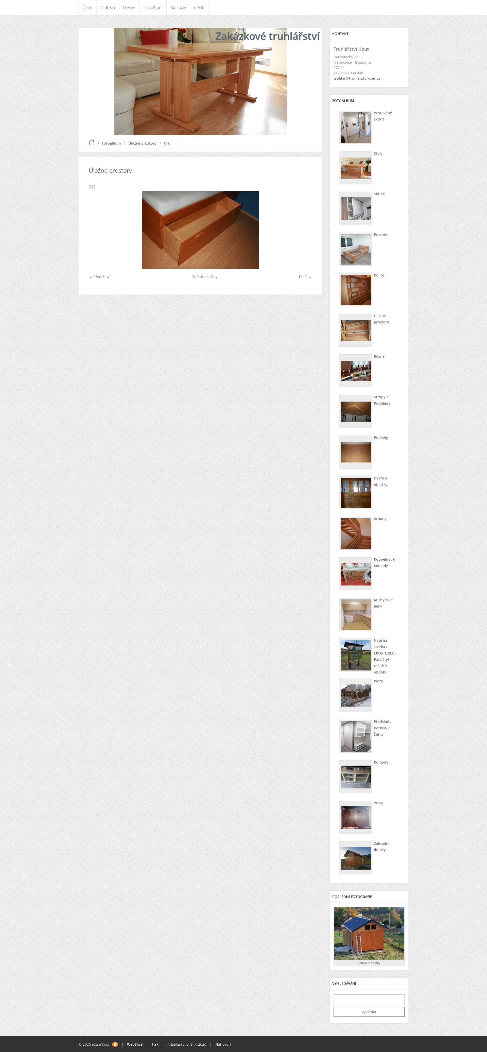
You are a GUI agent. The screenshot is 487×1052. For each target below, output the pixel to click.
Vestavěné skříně (383, 116)
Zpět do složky (205, 276)
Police (379, 275)
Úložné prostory (142, 143)
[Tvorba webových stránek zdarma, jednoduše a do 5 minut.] (115, 1044)
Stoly (378, 153)
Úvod (87, 7)
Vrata (378, 802)
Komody (381, 762)
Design (129, 7)
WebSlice (135, 1044)
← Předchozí (100, 276)
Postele (380, 234)
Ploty (378, 681)
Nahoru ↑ (223, 1044)
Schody (380, 518)
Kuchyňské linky (383, 603)
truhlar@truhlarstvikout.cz (357, 78)
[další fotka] (303, 230)
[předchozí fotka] (97, 230)
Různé (379, 356)
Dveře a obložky (381, 481)
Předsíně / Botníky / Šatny (382, 728)
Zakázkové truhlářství (267, 36)
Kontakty (178, 7)
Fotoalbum (153, 7)
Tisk (155, 1044)
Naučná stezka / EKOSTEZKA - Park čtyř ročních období (385, 656)
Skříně (379, 194)
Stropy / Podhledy (382, 400)
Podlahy (381, 437)
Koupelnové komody (384, 562)
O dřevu (107, 7)
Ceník (199, 7)
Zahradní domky (381, 846)
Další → (305, 276)
